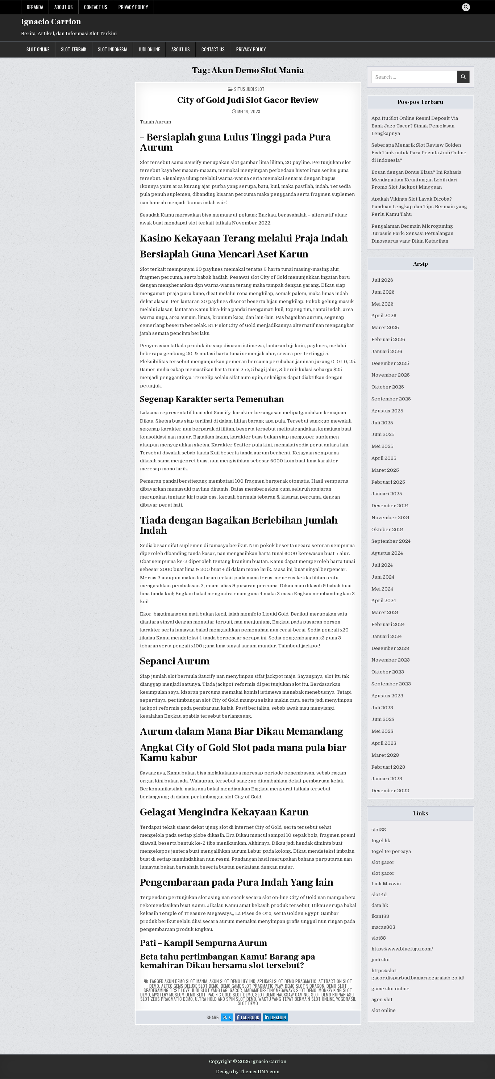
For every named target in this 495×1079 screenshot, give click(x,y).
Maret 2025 (385, 470)
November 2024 (390, 517)
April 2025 (383, 458)
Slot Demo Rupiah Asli (332, 994)
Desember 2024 (390, 505)
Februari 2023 (388, 767)
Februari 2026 (388, 339)
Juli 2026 (382, 280)
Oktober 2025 (387, 387)
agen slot (381, 999)
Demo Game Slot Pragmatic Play (252, 986)
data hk (379, 905)
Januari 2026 (386, 351)
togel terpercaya (391, 851)
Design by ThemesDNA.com (247, 1071)
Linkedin (279, 1017)
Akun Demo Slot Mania (186, 981)
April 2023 (383, 743)
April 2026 (383, 315)
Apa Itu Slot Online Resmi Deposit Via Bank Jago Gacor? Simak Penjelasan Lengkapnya (414, 126)
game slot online (390, 988)
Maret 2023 (385, 755)
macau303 (383, 927)
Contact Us (95, 7)
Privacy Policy (133, 7)
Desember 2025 (390, 363)
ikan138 (380, 916)
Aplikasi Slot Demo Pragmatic (286, 981)
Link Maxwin (386, 883)
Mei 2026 (382, 304)
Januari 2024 (386, 636)
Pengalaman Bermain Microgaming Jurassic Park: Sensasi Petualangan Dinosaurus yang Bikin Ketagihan (412, 233)
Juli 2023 (382, 707)
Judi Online (149, 49)
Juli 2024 (382, 565)
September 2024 (391, 541)
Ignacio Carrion (51, 22)
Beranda (35, 7)
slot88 (378, 829)
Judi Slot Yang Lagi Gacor (217, 990)
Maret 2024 (385, 612)
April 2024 (383, 600)
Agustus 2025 (387, 410)
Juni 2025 (383, 434)
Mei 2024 (382, 589)
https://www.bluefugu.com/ (402, 949)
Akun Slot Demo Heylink (232, 981)
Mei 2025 (382, 446)
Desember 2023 (390, 648)
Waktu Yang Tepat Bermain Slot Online (296, 999)
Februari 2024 (388, 624)
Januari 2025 (386, 493)
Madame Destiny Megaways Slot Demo (280, 990)
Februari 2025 (388, 482)
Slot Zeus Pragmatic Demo (166, 999)
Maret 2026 (385, 327)
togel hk (380, 840)
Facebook (251, 1017)
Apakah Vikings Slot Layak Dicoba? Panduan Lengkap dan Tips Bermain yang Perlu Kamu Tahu (419, 206)
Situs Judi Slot (249, 89)
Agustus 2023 (387, 695)
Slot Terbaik (73, 49)
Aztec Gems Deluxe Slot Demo (190, 986)
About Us (63, 7)
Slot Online (37, 49)
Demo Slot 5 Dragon (304, 986)
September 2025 (391, 399)
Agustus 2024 (387, 553)
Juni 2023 (383, 719)
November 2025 (390, 375)
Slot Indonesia (112, 49)
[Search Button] (466, 7)
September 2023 (391, 684)
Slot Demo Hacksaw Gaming (282, 994)
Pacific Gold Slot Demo (230, 994)
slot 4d (379, 894)
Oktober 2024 (387, 529)
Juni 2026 (383, 292)
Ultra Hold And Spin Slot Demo (225, 999)
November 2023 (390, 660)
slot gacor (383, 862)
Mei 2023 (382, 731)
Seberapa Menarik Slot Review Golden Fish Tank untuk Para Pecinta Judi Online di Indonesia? (418, 152)
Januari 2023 (386, 778)
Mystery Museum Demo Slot (178, 994)
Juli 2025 (382, 422)
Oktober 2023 (387, 672)
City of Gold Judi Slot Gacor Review (248, 100)
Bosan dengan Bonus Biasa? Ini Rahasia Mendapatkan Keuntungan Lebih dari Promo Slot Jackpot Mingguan (416, 179)
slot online (383, 1010)
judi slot (380, 959)
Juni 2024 (382, 577)
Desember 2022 (390, 790)
